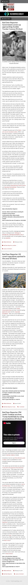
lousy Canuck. (9, 553)
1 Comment (21, 406)
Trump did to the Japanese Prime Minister (12, 467)
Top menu (5, 1)
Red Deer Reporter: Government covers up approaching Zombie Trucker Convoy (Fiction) (12, 25)
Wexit (19, 130)
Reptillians (5, 522)
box (10, 535)
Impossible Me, (14, 185)
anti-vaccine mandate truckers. (10, 132)
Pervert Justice (22, 185)
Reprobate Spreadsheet (10, 187)
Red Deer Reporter (8, 245)
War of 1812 (7, 540)
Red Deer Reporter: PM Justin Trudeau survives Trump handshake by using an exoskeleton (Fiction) (13, 415)
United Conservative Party (11, 309)
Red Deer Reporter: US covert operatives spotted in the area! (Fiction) (13, 256)
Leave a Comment (8, 248)
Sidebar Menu (6, 18)
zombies (14, 245)
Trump (13, 406)
